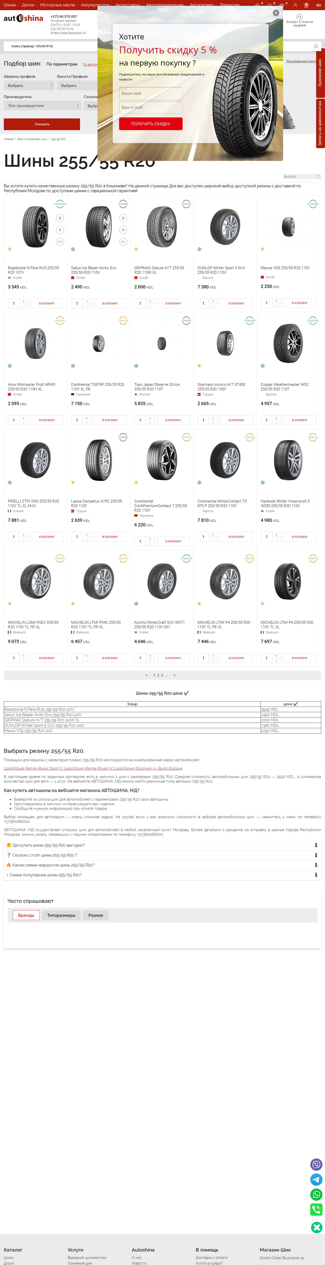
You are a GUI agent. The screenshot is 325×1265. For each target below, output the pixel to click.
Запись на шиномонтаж (319, 123)
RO (318, 5)
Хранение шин (319, 73)
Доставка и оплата (212, 1258)
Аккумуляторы (95, 4)
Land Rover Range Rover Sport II (32, 768)
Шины (10, 4)
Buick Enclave (170, 768)
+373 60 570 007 (68, 24)
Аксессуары (128, 4)
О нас (137, 1258)
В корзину (47, 303)
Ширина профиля (19, 76)
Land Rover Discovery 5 (135, 768)
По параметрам (61, 64)
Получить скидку (150, 124)
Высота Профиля (72, 76)
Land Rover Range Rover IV (87, 768)
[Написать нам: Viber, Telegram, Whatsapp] (316, 1227)
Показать (42, 124)
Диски (28, 4)
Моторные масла (57, 4)
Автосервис (202, 4)
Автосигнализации (165, 4)
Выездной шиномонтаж (87, 1258)
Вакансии (229, 4)
